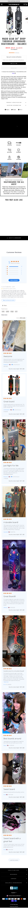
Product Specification (14, 102)
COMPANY (13, 878)
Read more (6, 682)
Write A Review (14, 280)
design (12, 311)
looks (3, 311)
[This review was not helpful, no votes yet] (23, 369)
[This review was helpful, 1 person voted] (20, 481)
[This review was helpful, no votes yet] (20, 369)
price (16, 311)
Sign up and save (13, 870)
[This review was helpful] (20, 748)
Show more (4, 314)
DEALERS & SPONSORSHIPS (13, 882)
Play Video (14, 129)
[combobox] (21, 318)
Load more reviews (14, 860)
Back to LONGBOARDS (15, 237)
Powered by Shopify (14, 906)
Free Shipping (14, 49)
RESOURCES (13, 874)
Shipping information (14, 105)
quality (7, 311)
